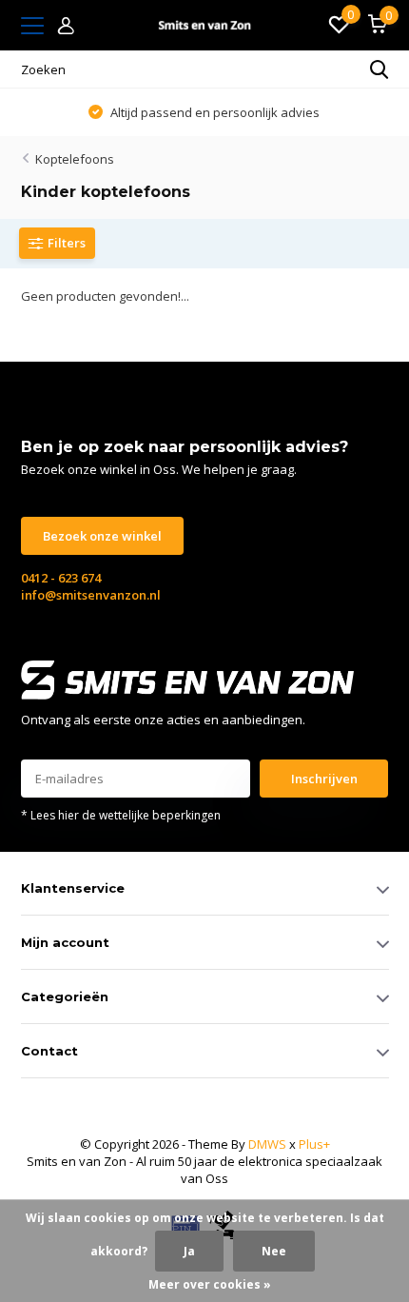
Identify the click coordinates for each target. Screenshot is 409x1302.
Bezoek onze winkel (102, 535)
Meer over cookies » (209, 1284)
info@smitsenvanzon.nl (91, 594)
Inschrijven (324, 778)
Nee (274, 1251)
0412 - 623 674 (61, 577)
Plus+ (314, 1144)
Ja (189, 1251)
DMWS (267, 1144)
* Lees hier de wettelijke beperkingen (121, 815)
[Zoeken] (379, 69)
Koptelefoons (74, 159)
